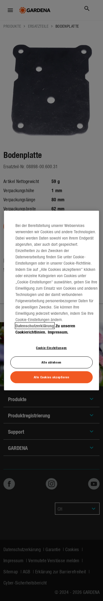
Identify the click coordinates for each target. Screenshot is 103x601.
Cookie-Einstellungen (51, 347)
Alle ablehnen (51, 362)
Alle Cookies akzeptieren (52, 377)
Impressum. (58, 332)
